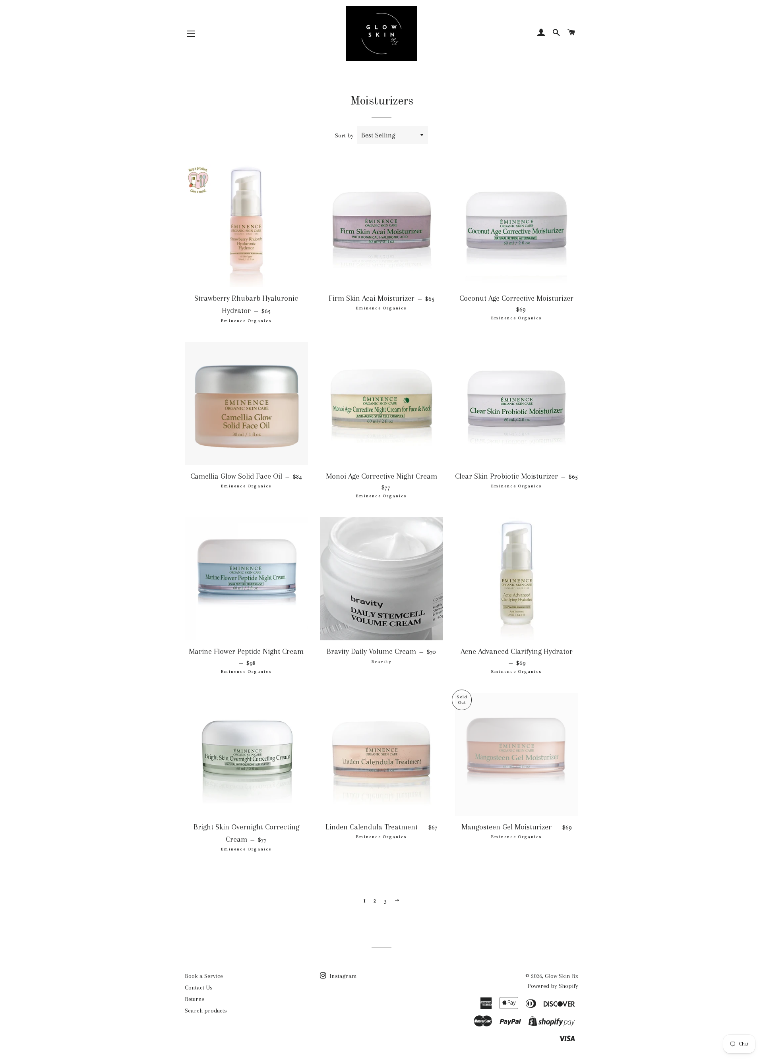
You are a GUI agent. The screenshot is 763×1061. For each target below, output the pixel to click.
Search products (206, 1010)
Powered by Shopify (552, 985)
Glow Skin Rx (561, 976)
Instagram (342, 976)
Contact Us (199, 987)
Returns (195, 999)
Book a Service (204, 976)
